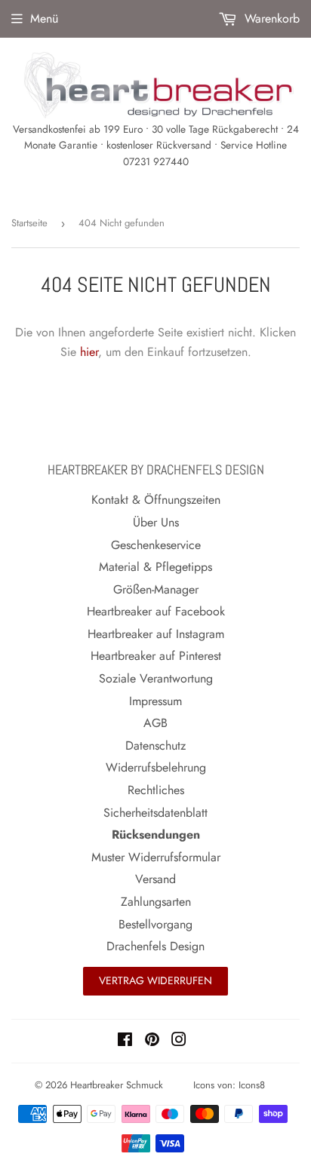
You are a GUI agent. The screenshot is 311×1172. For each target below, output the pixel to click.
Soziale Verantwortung (156, 678)
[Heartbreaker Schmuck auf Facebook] (125, 1041)
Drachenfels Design (155, 946)
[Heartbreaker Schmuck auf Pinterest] (152, 1041)
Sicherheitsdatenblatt (155, 812)
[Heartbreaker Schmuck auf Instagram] (178, 1041)
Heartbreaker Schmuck (116, 1085)
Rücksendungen (156, 834)
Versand (155, 879)
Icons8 (252, 1085)
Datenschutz (155, 745)
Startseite (29, 223)
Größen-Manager (156, 589)
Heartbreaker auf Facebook (156, 611)
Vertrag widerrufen (155, 980)
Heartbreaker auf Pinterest (156, 655)
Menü (44, 18)
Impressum (155, 701)
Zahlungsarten (156, 901)
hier (89, 351)
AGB (155, 723)
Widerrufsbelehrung (156, 767)
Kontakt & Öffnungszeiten (155, 499)
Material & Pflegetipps (155, 566)
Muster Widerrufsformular (155, 857)
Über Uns (156, 522)
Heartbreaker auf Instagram (156, 634)
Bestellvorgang (155, 924)
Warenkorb (270, 18)
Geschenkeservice (156, 545)
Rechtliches (156, 790)
